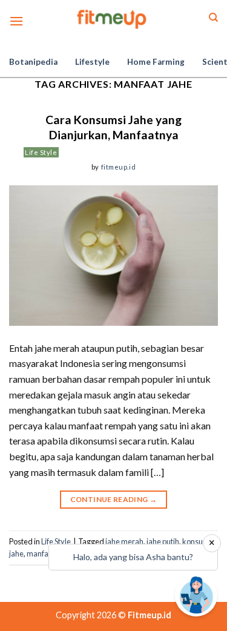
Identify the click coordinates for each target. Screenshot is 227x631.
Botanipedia (33, 62)
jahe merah (124, 541)
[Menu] (16, 21)
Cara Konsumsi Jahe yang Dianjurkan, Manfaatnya (113, 127)
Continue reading (113, 499)
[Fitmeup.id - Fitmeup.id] (113, 18)
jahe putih (162, 541)
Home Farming (156, 62)
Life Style (41, 152)
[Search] (213, 17)
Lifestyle (92, 62)
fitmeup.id (118, 167)
